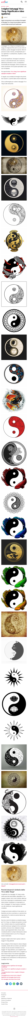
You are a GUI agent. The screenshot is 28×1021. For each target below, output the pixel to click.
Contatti (3, 996)
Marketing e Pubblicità (6, 998)
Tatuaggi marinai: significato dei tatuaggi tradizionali (11, 966)
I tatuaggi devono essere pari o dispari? (11, 975)
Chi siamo (3, 993)
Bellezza (3, 6)
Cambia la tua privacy (14, 1016)
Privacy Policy (4, 1002)
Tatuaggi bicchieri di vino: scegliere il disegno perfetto (12, 972)
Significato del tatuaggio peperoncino (10, 977)
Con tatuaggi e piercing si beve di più (10, 979)
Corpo (7, 6)
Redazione (3, 994)
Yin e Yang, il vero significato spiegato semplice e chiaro (13, 969)
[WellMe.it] (4, 2)
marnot (6, 17)
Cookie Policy (4, 1004)
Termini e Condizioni (6, 1000)
